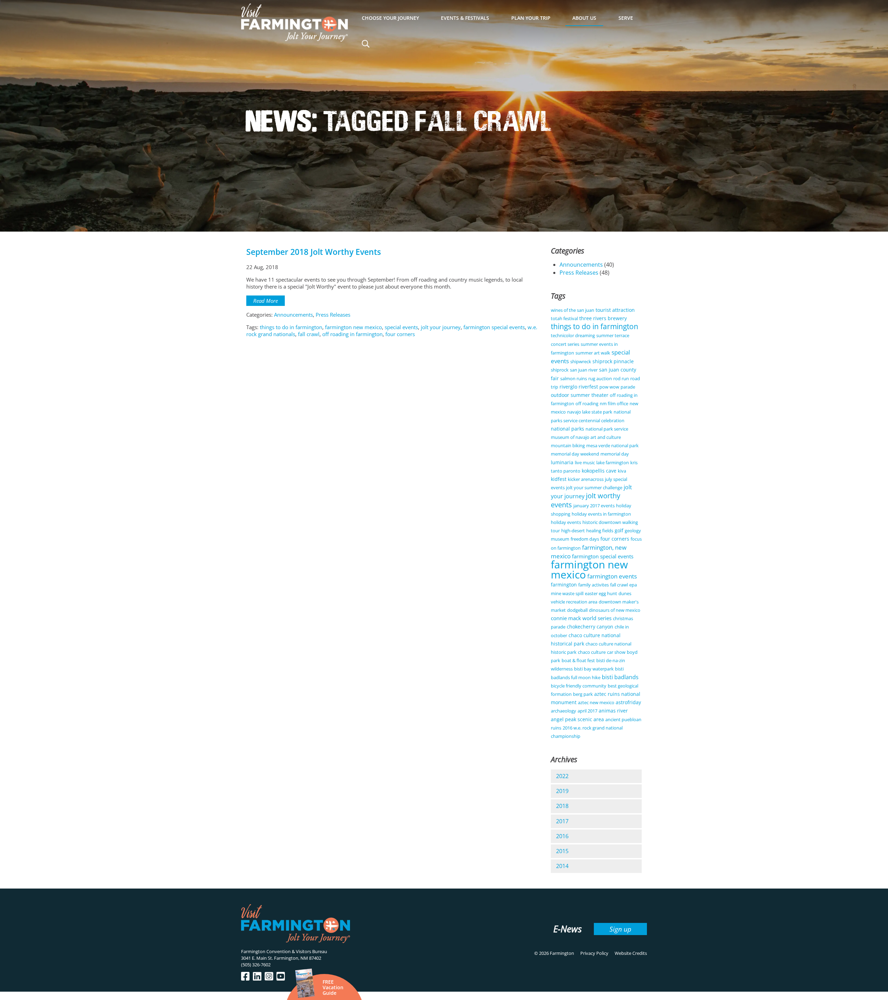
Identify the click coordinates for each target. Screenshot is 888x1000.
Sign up (620, 929)
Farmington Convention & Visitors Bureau (284, 951)
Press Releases (333, 314)
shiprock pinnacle (613, 361)
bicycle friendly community (578, 686)
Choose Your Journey (390, 18)
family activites (593, 585)
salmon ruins (573, 378)
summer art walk (592, 353)
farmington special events (494, 327)
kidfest (558, 479)
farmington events (612, 576)
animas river (613, 710)
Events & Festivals (465, 18)
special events (401, 327)
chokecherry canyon (590, 626)
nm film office (614, 403)
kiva (622, 471)
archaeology (563, 711)
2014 (562, 866)
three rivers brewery (603, 318)
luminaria (562, 462)
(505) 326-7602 (256, 964)
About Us (584, 18)
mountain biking (568, 445)
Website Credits (631, 953)
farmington (564, 584)
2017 (562, 821)
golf (619, 530)
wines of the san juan (572, 310)
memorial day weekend (575, 454)
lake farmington (612, 462)
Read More (265, 300)
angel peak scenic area (577, 719)
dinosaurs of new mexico (614, 610)
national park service (607, 429)
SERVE (625, 18)
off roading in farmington (352, 334)
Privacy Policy (594, 953)
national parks (567, 428)
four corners (400, 334)
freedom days (585, 539)
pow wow (609, 387)
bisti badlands (620, 677)
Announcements (293, 314)
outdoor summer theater (579, 395)
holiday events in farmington (601, 514)
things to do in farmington (291, 327)
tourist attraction (615, 310)
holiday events (566, 522)
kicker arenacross (586, 479)
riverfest (588, 386)
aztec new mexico (596, 702)
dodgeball (577, 610)
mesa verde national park (612, 445)
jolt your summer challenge (594, 487)
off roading (586, 403)
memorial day (614, 454)
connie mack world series (581, 618)
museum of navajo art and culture (586, 437)
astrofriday (628, 702)
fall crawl (308, 334)
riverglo (568, 386)
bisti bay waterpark (594, 669)
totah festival (564, 318)
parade (628, 387)
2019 (562, 791)
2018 (562, 806)
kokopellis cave (599, 470)
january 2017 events (594, 505)
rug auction (600, 378)
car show (616, 652)
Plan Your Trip (530, 18)
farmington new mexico (353, 327)
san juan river (584, 370)
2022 (562, 776)
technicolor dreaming (573, 335)
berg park (583, 694)
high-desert (573, 530)
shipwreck (580, 361)
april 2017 (587, 711)
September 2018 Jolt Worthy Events (313, 252)
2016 (562, 836)
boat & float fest (578, 660)
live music (585, 462)
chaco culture (592, 652)
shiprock (560, 370)
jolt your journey (441, 327)
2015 (562, 851)
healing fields (599, 530)
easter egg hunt (601, 593)
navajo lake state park (589, 412)
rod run (621, 378)
